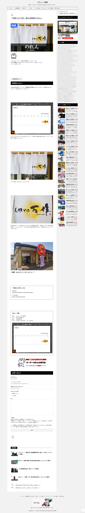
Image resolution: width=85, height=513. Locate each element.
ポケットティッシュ (71, 79)
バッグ (66, 70)
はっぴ (63, 48)
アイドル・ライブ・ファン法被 (64, 50)
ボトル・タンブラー (62, 79)
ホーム (10, 8)
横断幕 (65, 96)
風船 (69, 100)
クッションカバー (61, 55)
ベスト (69, 77)
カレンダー (65, 53)
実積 (13, 436)
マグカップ (73, 81)
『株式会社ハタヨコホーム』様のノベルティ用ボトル (27, 487)
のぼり (73, 46)
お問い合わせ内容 (15, 391)
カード (70, 53)
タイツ (59, 62)
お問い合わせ (57, 8)
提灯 (59, 93)
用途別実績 (17, 8)
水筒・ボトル (70, 96)
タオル (63, 62)
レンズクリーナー (67, 86)
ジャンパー (60, 60)
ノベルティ (60, 67)
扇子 (65, 91)
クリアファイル (70, 55)
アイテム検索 (50, 8)
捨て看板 (74, 91)
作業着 (59, 89)
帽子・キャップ (69, 89)
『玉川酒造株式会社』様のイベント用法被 (28, 468)
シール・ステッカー (68, 58)
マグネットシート (61, 84)
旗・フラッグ (64, 93)
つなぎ (69, 46)
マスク (68, 84)
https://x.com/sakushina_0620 (18, 296)
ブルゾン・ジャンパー (62, 77)
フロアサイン (61, 74)
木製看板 (70, 93)
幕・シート (60, 91)
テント (65, 65)
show (20, 79)
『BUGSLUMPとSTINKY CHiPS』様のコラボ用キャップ (27, 485)
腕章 (66, 98)
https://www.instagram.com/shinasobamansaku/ (22, 292)
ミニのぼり (60, 86)
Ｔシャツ (73, 100)
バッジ (70, 70)
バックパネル (61, 70)
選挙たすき (60, 100)
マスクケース (73, 84)
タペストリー (69, 62)
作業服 (74, 86)
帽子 (63, 89)
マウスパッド (66, 81)
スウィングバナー (67, 60)
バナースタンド (61, 72)
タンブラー (60, 65)
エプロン (60, 53)
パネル (67, 72)
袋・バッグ (70, 98)
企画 (30, 8)
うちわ (59, 46)
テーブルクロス (71, 65)
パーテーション (73, 72)
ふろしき (68, 48)
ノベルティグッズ (67, 67)
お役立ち (24, 8)
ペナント (74, 77)
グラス (75, 55)
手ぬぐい (69, 91)
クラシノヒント (44, 8)
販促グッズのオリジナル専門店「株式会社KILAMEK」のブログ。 (42, 507)
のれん (13, 437)
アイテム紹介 (37, 8)
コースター (60, 58)
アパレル (73, 50)
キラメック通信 (42, 2)
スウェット (75, 60)
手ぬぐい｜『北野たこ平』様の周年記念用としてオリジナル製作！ (34, 477)
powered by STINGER (52, 510)
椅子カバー (60, 96)
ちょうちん (64, 46)
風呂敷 (65, 100)
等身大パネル (61, 98)
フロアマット (67, 74)
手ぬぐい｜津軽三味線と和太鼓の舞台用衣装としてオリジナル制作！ (34, 460)
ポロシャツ (60, 81)
